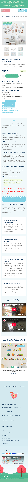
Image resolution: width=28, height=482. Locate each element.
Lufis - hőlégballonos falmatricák (10, 110)
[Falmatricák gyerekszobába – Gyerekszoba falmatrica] (5, 10)
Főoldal (5, 386)
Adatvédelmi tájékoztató (8, 420)
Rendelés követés (6, 446)
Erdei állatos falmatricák (8, 103)
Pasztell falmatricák (7, 112)
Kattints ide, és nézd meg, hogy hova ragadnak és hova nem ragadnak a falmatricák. (14, 199)
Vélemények (11, 386)
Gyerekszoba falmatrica (11, 16)
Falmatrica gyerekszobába (9, 108)
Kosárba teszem (12, 75)
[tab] (14, 120)
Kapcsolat (22, 386)
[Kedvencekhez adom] (15, 367)
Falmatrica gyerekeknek (8, 106)
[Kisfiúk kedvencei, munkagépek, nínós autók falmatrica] (14, 355)
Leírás (14, 120)
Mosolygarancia (5, 435)
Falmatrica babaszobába (8, 104)
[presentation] (2, 358)
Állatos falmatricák (10, 101)
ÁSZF (3, 430)
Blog (14, 388)
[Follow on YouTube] (5, 476)
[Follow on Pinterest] (7, 476)
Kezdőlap (3, 16)
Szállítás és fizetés (6, 438)
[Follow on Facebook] (2, 476)
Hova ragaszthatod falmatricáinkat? (10, 440)
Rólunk (17, 386)
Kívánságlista (5, 443)
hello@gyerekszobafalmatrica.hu (12, 415)
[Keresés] (22, 10)
